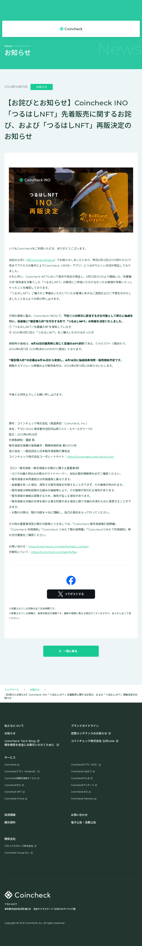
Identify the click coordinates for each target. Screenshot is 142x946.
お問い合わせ (79, 815)
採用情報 (10, 815)
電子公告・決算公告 (83, 822)
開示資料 (10, 822)
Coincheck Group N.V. (16, 852)
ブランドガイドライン (85, 726)
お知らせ (35, 689)
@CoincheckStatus (40, 260)
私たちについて (14, 726)
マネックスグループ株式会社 (18, 846)
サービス (10, 757)
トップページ (11, 689)
